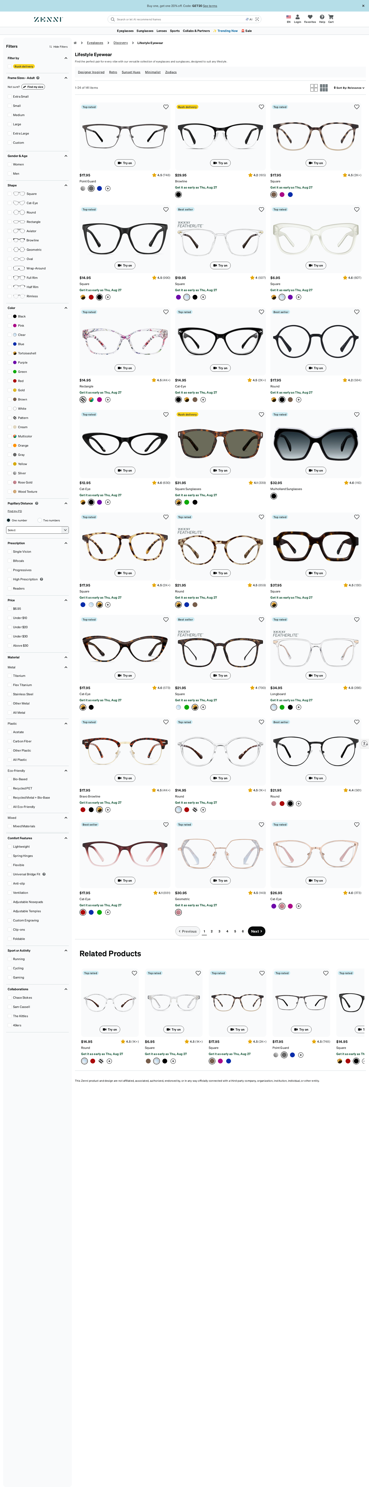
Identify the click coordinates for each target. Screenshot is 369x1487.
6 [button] (243, 931)
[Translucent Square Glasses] (178, 707)
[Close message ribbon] (363, 5)
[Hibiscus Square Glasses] (290, 297)
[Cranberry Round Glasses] (186, 809)
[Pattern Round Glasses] (195, 809)
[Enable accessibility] (364, 743)
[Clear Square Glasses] (220, 239)
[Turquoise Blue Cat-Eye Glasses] (91, 912)
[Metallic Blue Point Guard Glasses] (99, 188)
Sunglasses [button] (145, 31)
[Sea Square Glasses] (290, 194)
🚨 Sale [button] (246, 31)
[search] (177, 19)
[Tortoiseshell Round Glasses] (273, 399)
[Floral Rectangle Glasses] (125, 341)
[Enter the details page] (107, 188)
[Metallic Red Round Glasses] (282, 803)
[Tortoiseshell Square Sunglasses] (220, 444)
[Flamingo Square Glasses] (282, 194)
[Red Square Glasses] (91, 297)
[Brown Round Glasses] (290, 399)
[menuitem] (184, 31)
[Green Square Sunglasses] (186, 502)
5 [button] (235, 931)
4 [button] (227, 931)
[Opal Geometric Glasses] (220, 854)
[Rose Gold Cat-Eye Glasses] (315, 854)
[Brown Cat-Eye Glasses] (195, 399)
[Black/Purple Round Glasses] (315, 341)
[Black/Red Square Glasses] (164, 1061)
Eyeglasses (95, 43)
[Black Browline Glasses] (220, 136)
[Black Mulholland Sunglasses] (315, 444)
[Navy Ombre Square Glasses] (83, 604)
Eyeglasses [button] (125, 31)
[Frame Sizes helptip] (37, 78)
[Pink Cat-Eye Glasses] (290, 906)
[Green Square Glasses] (186, 707)
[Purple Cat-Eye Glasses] (99, 502)
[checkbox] (10, 66)
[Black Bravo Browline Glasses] (91, 809)
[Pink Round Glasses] (273, 803)
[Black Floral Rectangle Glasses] (91, 399)
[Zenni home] (75, 42)
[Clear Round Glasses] (220, 752)
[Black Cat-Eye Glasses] (220, 341)
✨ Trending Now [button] (225, 31)
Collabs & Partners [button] (196, 31)
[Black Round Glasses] (315, 752)
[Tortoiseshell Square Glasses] (83, 297)
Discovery (121, 43)
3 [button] (219, 931)
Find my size (35, 86)
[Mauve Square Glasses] (178, 297)
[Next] (360, 1016)
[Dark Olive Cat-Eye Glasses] (99, 912)
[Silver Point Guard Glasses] (83, 188)
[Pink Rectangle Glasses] (99, 399)
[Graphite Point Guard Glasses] (125, 136)
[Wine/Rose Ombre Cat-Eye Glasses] (125, 854)
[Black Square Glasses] (125, 239)
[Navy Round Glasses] (186, 604)
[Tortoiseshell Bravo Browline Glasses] (125, 752)
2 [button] (212, 931)
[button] (256, 19)
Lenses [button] (162, 31)
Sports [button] (175, 31)
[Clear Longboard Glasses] (315, 649)
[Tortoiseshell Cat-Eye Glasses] (186, 399)
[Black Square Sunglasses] (195, 502)
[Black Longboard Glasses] (290, 707)
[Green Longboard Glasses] (282, 707)
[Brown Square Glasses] (148, 1061)
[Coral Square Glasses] (315, 136)
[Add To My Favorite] (166, 107)
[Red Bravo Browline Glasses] (83, 809)
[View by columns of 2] (314, 87)
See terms (210, 6)
